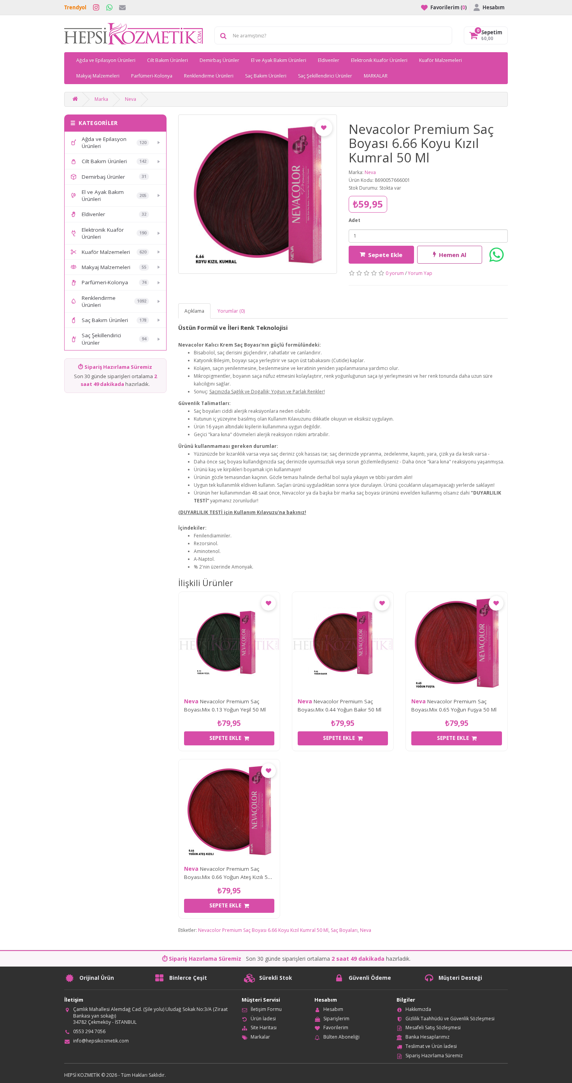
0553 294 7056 (89, 1031)
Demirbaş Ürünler (219, 60)
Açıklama (194, 311)
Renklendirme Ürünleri (208, 75)
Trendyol (75, 7)
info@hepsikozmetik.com (101, 1040)
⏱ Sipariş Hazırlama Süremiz (115, 366)
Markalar (260, 1037)
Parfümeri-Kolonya (151, 75)
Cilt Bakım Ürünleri (167, 60)
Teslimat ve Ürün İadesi (431, 1046)
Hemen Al (452, 255)
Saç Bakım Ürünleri (265, 75)
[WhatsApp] (109, 7)
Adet (354, 220)
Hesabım (333, 1009)
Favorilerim (335, 1027)
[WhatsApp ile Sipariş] (496, 255)
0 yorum (395, 273)
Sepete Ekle (385, 255)
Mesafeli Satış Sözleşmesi (433, 1027)
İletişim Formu (266, 1009)
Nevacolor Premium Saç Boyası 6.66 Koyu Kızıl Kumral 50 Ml (263, 930)
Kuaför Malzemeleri (440, 60)
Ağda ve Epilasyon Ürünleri (105, 60)
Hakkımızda (418, 1009)
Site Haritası (264, 1027)
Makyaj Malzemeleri (97, 75)
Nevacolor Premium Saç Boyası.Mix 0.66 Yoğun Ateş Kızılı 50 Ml (227, 876)
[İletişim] (122, 7)
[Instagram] (96, 7)
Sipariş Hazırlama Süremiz (434, 1055)
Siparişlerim (336, 1018)
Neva (130, 99)
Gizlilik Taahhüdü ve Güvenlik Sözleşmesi (450, 1018)
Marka (101, 99)
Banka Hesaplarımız (427, 1037)
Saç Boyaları (344, 930)
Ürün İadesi (263, 1018)
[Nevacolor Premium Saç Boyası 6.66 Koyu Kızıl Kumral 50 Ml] (257, 194)
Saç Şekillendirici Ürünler (325, 75)
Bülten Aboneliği (341, 1037)
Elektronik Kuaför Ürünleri (379, 60)
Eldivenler (328, 60)
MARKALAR (376, 75)
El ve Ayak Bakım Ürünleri (278, 60)
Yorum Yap (420, 273)
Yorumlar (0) (231, 311)
